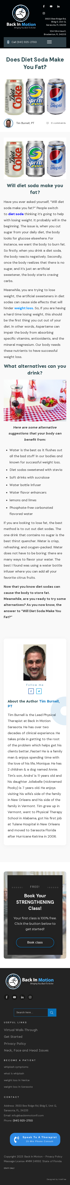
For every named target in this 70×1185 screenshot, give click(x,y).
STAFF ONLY (9, 1168)
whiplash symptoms (16, 1067)
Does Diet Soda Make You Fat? (35, 63)
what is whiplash (14, 1073)
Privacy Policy (15, 1044)
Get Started (13, 1037)
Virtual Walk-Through (21, 1030)
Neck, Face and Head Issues (26, 1050)
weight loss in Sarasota (18, 1086)
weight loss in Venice (16, 1080)
